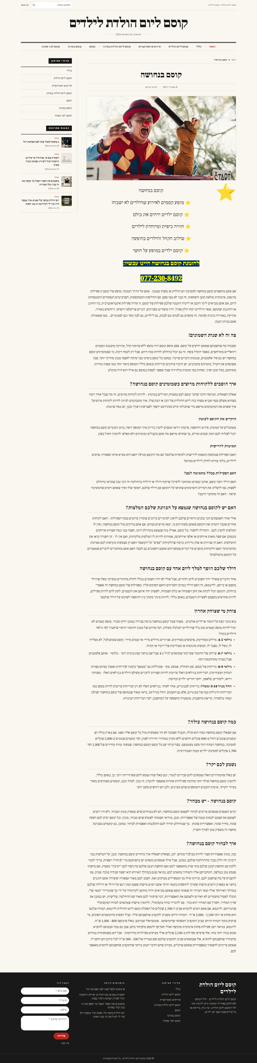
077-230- (153, 278)
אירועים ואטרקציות (149, 47)
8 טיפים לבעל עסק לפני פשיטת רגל (105, 989)
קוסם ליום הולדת (178, 47)
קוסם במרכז (75, 47)
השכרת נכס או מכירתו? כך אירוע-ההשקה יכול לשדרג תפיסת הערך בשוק (102, 996)
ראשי (212, 47)
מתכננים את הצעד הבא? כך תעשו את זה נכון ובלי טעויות (103, 1005)
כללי (198, 47)
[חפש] (33, 5)
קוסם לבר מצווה (51, 47)
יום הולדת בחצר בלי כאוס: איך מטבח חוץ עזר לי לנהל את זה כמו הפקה (102, 1014)
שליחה (61, 1036)
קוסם (92, 47)
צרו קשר (25, 5)
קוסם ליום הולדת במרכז (117, 47)
